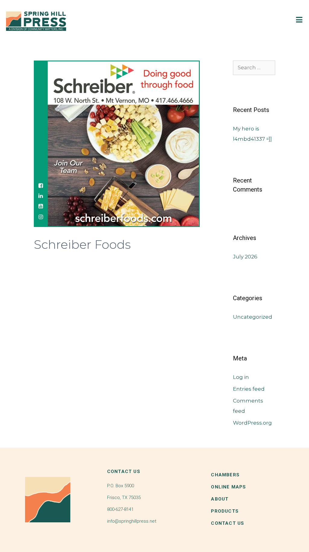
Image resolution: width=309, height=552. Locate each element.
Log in (241, 377)
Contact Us (227, 523)
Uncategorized (252, 317)
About (219, 499)
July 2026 (245, 257)
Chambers (225, 475)
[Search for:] (254, 67)
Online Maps (228, 487)
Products (225, 511)
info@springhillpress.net (131, 521)
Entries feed (249, 389)
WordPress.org (252, 423)
